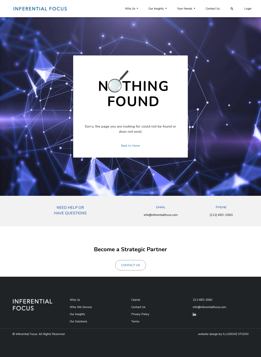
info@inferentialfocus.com (161, 215)
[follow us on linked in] (194, 314)
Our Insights (77, 314)
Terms (135, 321)
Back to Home (130, 146)
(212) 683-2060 (221, 215)
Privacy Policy (140, 314)
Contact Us (213, 9)
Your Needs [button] (185, 9)
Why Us (75, 300)
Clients (135, 300)
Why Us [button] (130, 9)
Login (247, 9)
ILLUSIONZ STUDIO (236, 334)
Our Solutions (78, 321)
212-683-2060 (202, 300)
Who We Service (81, 307)
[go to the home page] (40, 8)
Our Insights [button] (156, 9)
